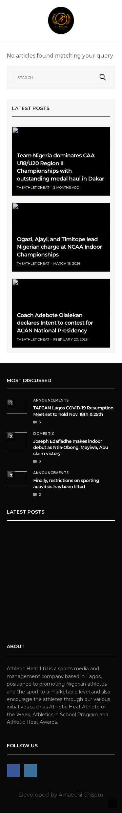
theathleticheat (33, 187)
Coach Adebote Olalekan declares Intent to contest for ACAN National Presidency (55, 323)
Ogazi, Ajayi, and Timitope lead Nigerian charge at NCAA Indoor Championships (59, 247)
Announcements (51, 400)
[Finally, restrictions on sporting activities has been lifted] (17, 478)
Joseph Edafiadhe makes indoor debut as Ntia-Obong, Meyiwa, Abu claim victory (70, 447)
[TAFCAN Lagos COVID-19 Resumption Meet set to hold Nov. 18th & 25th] (17, 406)
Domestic (43, 434)
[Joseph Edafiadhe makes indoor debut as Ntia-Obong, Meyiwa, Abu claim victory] (17, 441)
